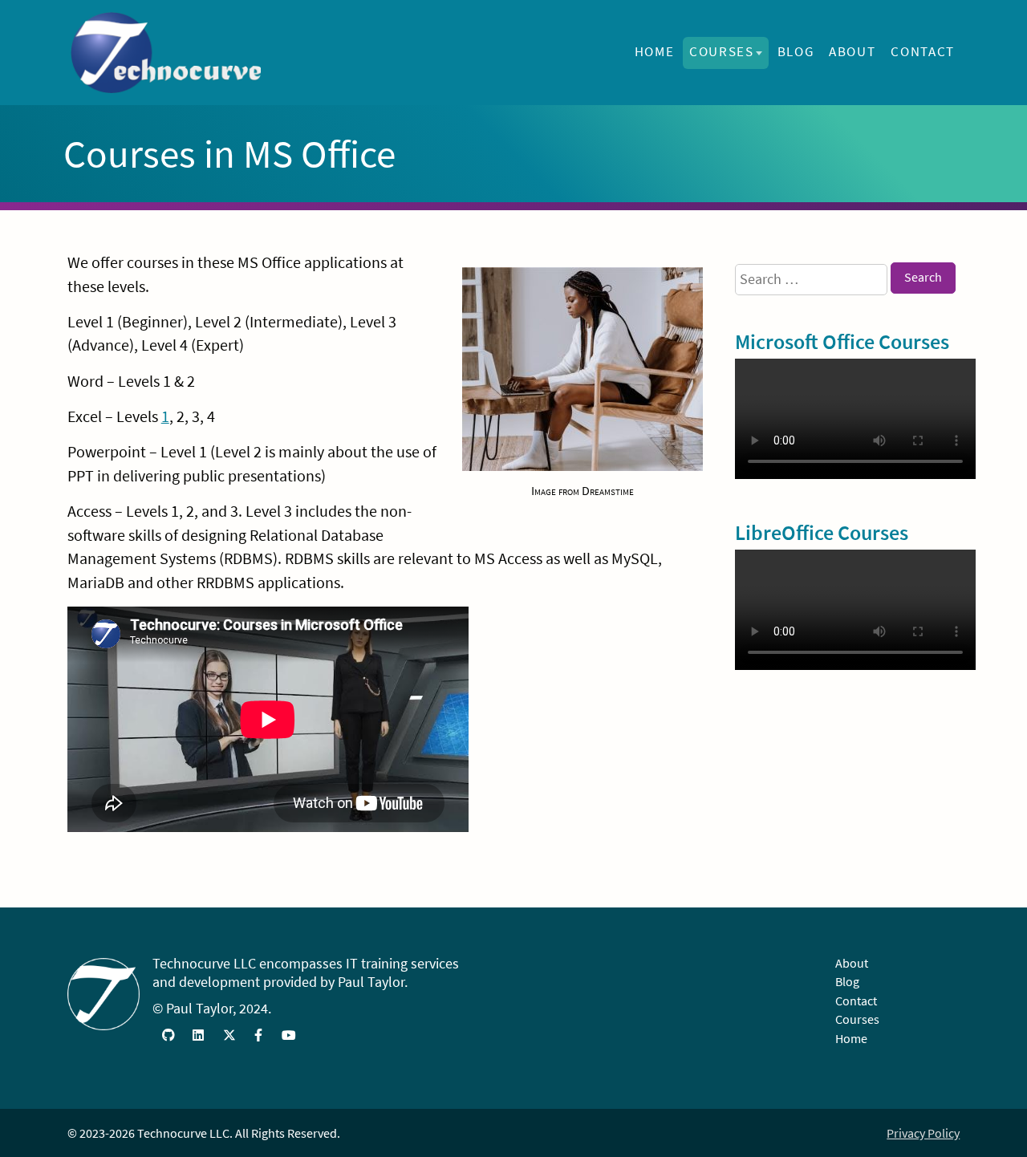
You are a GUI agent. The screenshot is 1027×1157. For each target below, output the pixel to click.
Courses (721, 51)
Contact (923, 51)
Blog (795, 51)
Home (655, 51)
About (852, 51)
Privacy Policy (923, 1133)
